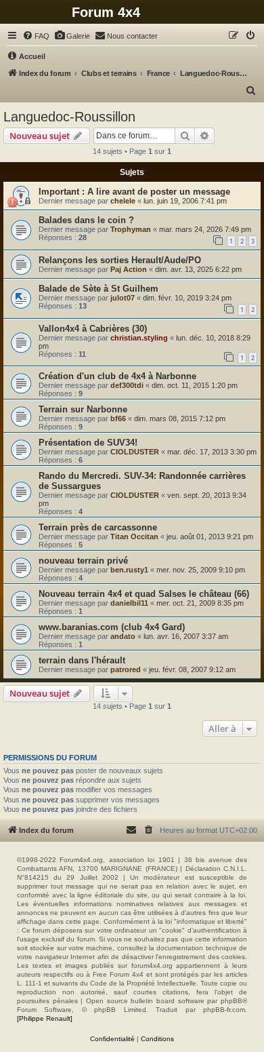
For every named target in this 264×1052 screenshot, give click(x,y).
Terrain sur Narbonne (83, 409)
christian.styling (139, 338)
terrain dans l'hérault (82, 660)
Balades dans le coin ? (86, 220)
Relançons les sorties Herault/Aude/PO (120, 260)
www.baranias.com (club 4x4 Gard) (112, 627)
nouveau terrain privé (83, 561)
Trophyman (130, 229)
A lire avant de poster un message (158, 192)
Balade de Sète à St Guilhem (98, 289)
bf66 (118, 418)
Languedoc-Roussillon (69, 116)
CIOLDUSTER (134, 452)
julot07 (122, 298)
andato (122, 636)
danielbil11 (129, 603)
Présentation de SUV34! (88, 442)
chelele (122, 201)
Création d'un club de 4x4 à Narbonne (117, 376)
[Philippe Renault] (44, 1018)
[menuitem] (35, 36)
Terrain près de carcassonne (98, 527)
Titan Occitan (134, 536)
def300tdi (127, 385)
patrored (125, 669)
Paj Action (128, 269)
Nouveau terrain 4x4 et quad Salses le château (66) (144, 594)
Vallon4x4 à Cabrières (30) (93, 329)
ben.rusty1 (129, 570)
